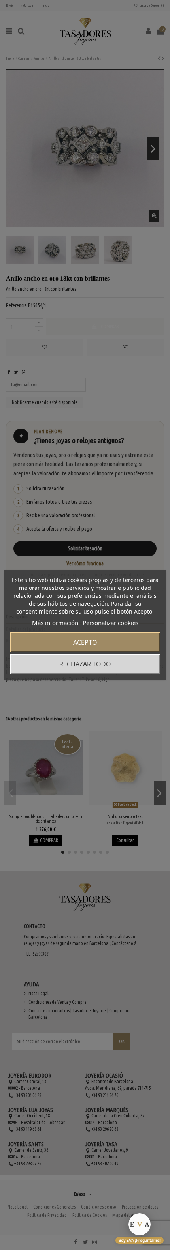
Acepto (85, 642)
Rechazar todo (85, 664)
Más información (55, 623)
